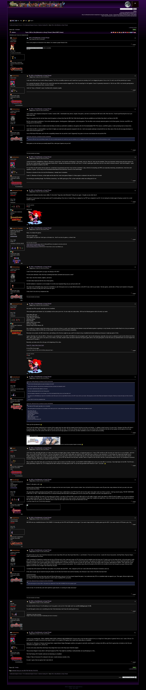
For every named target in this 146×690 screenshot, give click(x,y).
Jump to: (120, 677)
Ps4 (34, 670)
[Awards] (11, 61)
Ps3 (37, 670)
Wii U (32, 670)
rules (135, 13)
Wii (29, 670)
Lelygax (14, 38)
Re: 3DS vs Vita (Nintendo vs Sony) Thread (40, 75)
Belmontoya (16, 109)
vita (22, 670)
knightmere (15, 518)
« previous (131, 27)
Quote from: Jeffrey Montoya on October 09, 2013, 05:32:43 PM (40, 381)
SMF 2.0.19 (67, 686)
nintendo (14, 670)
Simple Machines (79, 686)
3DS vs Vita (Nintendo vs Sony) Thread (39, 37)
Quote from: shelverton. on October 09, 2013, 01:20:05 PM (39, 136)
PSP (27, 670)
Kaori (13, 448)
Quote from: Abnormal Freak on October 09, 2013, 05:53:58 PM (40, 403)
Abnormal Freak (17, 190)
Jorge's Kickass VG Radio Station (33, 244)
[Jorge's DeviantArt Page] (11, 252)
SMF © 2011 (72, 686)
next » (135, 27)
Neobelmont (16, 377)
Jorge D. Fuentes (17, 228)
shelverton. (15, 76)
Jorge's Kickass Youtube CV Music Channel (36, 245)
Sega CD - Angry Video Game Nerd (35, 345)
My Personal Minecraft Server (33, 246)
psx (20, 670)
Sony (18, 670)
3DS (25, 670)
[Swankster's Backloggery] (11, 210)
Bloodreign (15, 480)
